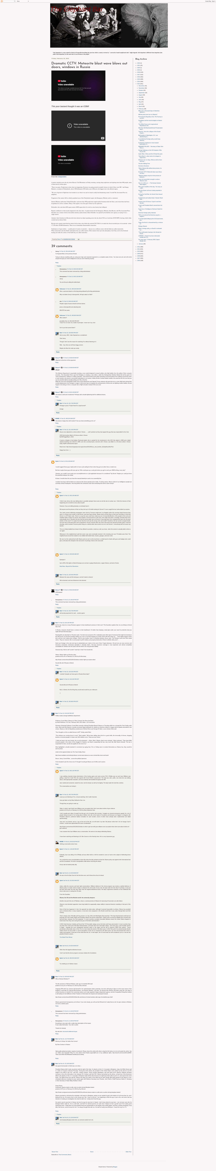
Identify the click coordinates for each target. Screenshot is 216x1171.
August (141, 95)
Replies (59, 266)
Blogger (115, 1166)
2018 (138, 72)
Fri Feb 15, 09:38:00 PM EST (70, 701)
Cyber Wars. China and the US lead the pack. (150, 154)
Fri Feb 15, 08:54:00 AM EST (70, 301)
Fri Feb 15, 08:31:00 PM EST (71, 770)
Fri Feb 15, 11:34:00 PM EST (71, 1011)
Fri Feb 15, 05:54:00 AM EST (67, 251)
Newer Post (55, 1151)
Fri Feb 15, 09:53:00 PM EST (72, 841)
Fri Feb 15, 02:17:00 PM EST (70, 403)
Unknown (62, 289)
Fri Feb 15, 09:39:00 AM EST (71, 554)
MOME (57, 418)
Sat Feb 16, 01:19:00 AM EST (70, 1117)
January (141, 244)
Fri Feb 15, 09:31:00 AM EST (71, 495)
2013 (138, 83)
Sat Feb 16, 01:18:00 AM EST (66, 1063)
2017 (138, 74)
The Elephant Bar (76, 9)
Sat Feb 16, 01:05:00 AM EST (71, 880)
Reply (56, 262)
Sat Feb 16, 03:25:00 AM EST (70, 945)
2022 (138, 63)
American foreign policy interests (147, 212)
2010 (138, 251)
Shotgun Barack (142, 226)
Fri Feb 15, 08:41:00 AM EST (71, 392)
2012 (138, 246)
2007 (138, 258)
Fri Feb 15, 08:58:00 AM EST (73, 315)
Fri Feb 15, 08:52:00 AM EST (67, 418)
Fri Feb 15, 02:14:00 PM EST (70, 429)
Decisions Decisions (143, 166)
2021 (138, 65)
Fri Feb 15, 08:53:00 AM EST (73, 289)
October (141, 90)
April (140, 104)
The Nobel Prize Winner (66, 937)
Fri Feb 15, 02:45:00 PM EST (66, 713)
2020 (138, 67)
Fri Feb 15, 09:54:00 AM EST (71, 590)
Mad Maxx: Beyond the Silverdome (69, 566)
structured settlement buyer (70, 1031)
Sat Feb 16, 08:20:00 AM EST (71, 958)
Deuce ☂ (57, 357)
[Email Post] (78, 239)
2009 (138, 253)
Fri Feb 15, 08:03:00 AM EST (75, 269)
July (140, 97)
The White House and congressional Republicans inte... (148, 124)
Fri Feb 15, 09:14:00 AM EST (67, 461)
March (140, 106)
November (142, 88)
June (140, 99)
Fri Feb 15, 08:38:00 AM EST (71, 367)
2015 (138, 79)
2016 (138, 77)
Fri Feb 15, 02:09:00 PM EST (70, 332)
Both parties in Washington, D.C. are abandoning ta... (148, 136)
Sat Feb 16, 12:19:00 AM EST (70, 873)
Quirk (57, 461)
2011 (138, 249)
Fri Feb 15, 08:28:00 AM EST (71, 357)
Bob (61, 332)
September (142, 92)
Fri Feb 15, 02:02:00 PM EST (70, 671)
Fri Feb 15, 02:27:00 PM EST (70, 610)
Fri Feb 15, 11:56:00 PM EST (71, 849)
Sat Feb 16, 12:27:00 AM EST (66, 1039)
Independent (61, 177)
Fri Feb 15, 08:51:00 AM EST (75, 276)
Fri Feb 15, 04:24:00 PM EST (71, 679)
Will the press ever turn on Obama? (147, 114)
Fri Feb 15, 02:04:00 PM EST (70, 574)
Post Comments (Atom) (65, 1154)
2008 (138, 256)
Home (91, 1151)
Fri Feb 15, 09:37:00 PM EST (70, 794)
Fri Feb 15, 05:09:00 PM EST (66, 976)
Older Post (128, 1151)
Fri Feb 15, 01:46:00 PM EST (71, 599)
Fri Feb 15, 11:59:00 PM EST (71, 1021)
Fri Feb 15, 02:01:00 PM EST (66, 622)
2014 (138, 81)
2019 (138, 70)
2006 (138, 260)
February (141, 108)
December (142, 85)
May (140, 102)
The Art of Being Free (144, 163)
